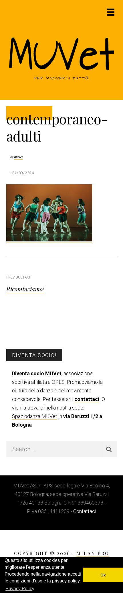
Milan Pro (92, 553)
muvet (18, 156)
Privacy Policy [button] (19, 588)
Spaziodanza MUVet (34, 416)
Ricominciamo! (25, 289)
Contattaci (84, 511)
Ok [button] (103, 575)
